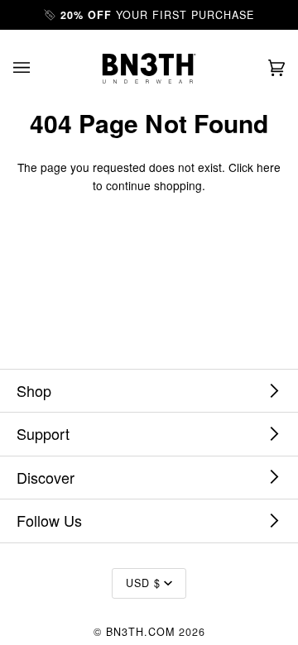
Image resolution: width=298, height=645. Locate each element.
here (269, 167)
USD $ (143, 583)
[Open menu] (38, 68)
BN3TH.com (140, 631)
